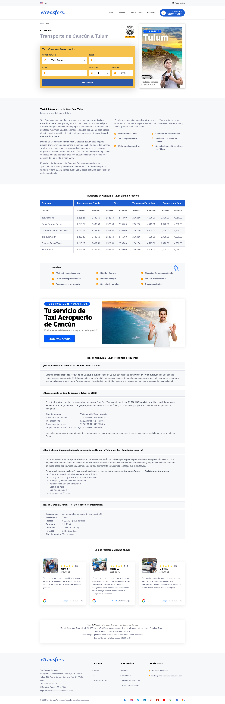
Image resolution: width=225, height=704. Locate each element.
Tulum (95, 675)
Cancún (95, 670)
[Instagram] (131, 700)
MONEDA (115, 68)
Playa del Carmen (99, 680)
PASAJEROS (93, 68)
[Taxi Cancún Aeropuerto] (112, 322)
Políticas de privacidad (129, 685)
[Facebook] (125, 700)
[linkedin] (144, 700)
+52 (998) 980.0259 (159, 671)
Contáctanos (125, 675)
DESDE (91, 55)
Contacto (151, 13)
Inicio (111, 13)
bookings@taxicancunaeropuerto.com (166, 676)
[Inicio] (52, 12)
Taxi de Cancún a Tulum (104, 638)
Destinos (121, 13)
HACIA (44, 68)
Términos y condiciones (130, 680)
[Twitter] (138, 700)
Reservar (87, 82)
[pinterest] (151, 700)
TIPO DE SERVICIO (49, 55)
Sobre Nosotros (136, 13)
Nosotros (124, 670)
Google (65, 601)
